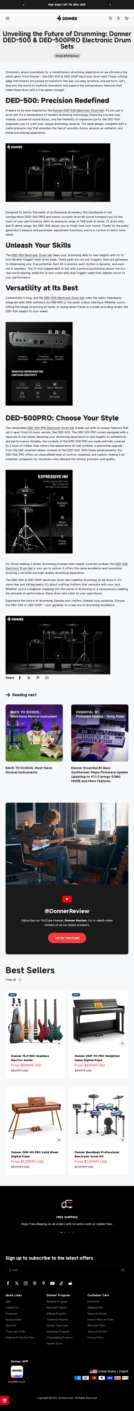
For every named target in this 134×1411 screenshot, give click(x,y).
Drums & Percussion (67, 55)
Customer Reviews (57, 1319)
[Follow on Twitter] (16, 1283)
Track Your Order (16, 1331)
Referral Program (57, 1307)
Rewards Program (57, 1301)
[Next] (110, 4)
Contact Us (12, 1307)
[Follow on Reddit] (70, 1283)
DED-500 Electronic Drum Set (32, 255)
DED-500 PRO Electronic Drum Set (50, 428)
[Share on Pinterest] (37, 677)
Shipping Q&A (95, 1307)
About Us (11, 1325)
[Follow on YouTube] (52, 1283)
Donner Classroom (57, 1325)
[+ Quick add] (59, 1044)
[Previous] (23, 4)
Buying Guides (14, 1319)
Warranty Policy (96, 1325)
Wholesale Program (58, 1331)
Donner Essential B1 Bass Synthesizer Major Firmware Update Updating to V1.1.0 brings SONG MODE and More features (99, 774)
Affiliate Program (56, 1313)
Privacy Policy (95, 1337)
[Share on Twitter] (28, 677)
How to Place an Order (100, 1319)
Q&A (8, 1301)
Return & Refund (96, 1313)
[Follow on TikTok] (61, 1283)
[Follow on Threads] (34, 1283)
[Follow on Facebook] (8, 1283)
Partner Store (54, 1343)
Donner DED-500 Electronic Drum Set (78, 110)
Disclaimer (93, 1301)
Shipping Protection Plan (20, 1337)
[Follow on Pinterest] (43, 1283)
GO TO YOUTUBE (67, 938)
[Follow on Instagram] (25, 1283)
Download (11, 1313)
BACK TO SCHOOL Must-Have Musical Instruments (29, 770)
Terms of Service (97, 1331)
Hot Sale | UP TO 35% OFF (67, 4)
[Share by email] (46, 677)
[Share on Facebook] (19, 677)
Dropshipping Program (60, 1337)
